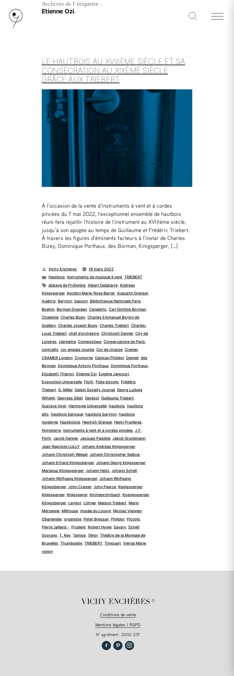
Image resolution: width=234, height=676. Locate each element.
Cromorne (84, 358)
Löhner (89, 503)
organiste (72, 519)
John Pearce (105, 487)
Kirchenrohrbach (105, 494)
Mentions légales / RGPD (117, 624)
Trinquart (113, 543)
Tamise (79, 535)
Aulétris (49, 301)
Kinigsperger (53, 494)
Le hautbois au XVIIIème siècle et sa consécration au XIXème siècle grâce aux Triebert (113, 70)
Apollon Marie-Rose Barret (91, 293)
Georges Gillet (70, 398)
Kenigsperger (130, 487)
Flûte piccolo (107, 382)
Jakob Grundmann (128, 438)
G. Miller (65, 390)
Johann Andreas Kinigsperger (108, 446)
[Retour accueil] (15, 26)
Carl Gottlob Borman (127, 309)
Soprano (49, 535)
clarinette (67, 341)
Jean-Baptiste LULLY (61, 446)
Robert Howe (100, 527)
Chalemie (50, 317)
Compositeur (89, 341)
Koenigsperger (135, 494)
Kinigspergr (77, 494)
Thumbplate (71, 543)
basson (81, 301)
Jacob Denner (65, 438)
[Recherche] (193, 16)
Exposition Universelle (62, 382)
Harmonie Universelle (88, 406)
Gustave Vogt (54, 406)
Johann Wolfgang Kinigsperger (69, 478)
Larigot (74, 503)
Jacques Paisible (95, 438)
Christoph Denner (117, 333)
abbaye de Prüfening (67, 285)
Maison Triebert (112, 503)
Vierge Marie (134, 543)
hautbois (117, 406)
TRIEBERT (133, 277)
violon (47, 551)
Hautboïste (70, 422)
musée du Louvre (95, 511)
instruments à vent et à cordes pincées (98, 430)
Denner (132, 358)
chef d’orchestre (84, 333)
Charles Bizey (73, 317)
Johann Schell (124, 470)
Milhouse (70, 511)
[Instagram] (129, 645)
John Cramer (79, 487)
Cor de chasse (109, 349)
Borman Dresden (72, 309)
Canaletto (98, 309)
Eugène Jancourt (114, 374)
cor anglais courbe (77, 349)
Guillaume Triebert (117, 398)
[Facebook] (106, 645)
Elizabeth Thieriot (58, 374)
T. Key (65, 535)
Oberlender (52, 519)
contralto (50, 349)
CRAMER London (57, 358)
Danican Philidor (109, 358)
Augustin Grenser (132, 293)
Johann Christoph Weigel (64, 454)
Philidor (118, 519)
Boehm (48, 309)
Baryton (65, 301)
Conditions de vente (118, 614)
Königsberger (54, 503)
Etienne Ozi (86, 374)
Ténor (93, 535)
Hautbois (56, 277)
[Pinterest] (117, 645)
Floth (89, 382)
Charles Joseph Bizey (78, 325)
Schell (133, 527)
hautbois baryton (101, 414)
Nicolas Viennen (127, 511)
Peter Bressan (96, 519)
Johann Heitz (97, 470)
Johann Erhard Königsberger (68, 462)
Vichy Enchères (62, 269)
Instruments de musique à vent (94, 277)
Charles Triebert (114, 325)
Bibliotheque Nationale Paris (115, 301)
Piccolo (133, 519)
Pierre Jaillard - (55, 527)
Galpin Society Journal (95, 390)
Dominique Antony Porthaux (83, 365)
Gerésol (92, 398)
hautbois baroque (67, 414)
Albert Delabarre (103, 285)
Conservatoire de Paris (124, 341)
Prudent (78, 527)
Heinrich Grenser (97, 422)
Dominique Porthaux (129, 365)
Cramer (131, 349)
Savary (120, 527)
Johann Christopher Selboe (115, 454)
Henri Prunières (128, 422)
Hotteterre (51, 430)
